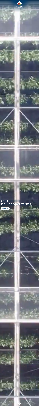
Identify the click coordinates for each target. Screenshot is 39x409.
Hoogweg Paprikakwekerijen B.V (19, 4)
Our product (5, 208)
